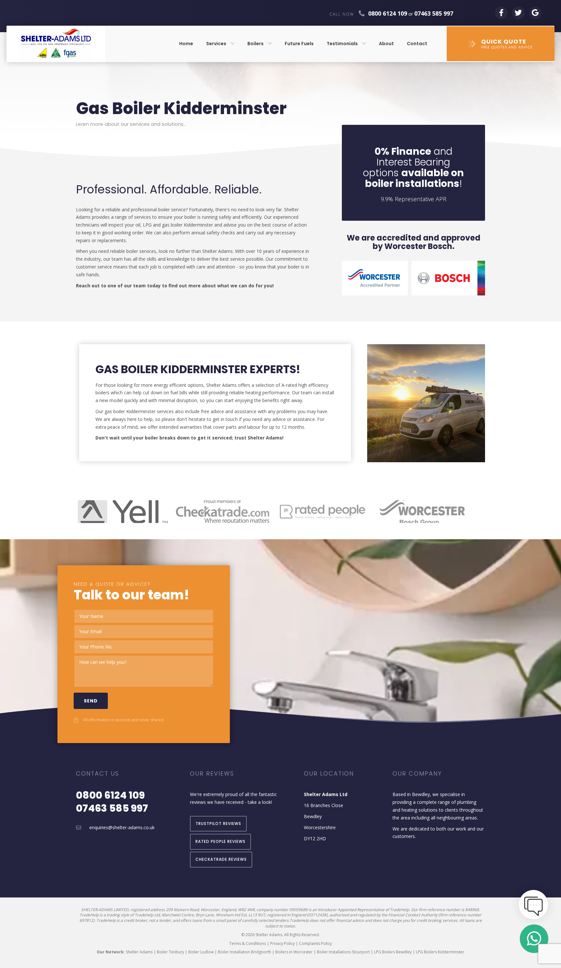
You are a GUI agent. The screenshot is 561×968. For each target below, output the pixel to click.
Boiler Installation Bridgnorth (244, 952)
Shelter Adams (139, 952)
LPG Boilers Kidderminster (440, 952)
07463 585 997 (112, 808)
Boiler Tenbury (170, 952)
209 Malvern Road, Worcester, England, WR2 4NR (210, 909)
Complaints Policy (315, 943)
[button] (501, 43)
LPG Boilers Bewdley (393, 952)
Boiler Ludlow (201, 952)
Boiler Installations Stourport (343, 952)
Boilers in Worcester (294, 952)
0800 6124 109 (387, 13)
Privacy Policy (282, 943)
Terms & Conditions (247, 943)
